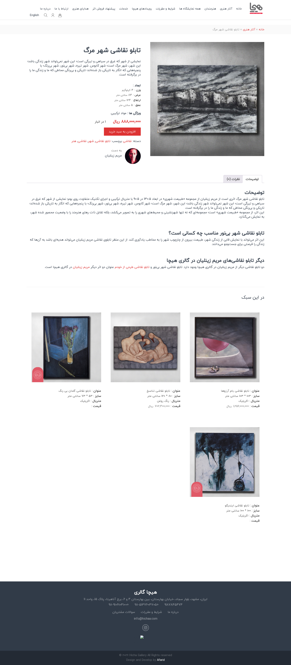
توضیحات (252, 179)
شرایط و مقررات (165, 8)
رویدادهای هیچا (142, 8)
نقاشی (127, 141)
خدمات (123, 8)
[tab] (252, 179)
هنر (73, 141)
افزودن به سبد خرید (122, 131)
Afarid (161, 659)
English (34, 15)
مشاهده (200, 418)
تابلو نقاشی (102, 141)
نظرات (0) (233, 179)
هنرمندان (210, 8)
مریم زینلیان (81, 267)
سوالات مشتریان (123, 612)
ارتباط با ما (61, 8)
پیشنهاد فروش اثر (103, 8)
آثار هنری (226, 8)
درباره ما (45, 8)
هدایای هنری (80, 8)
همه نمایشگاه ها (190, 8)
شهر (91, 141)
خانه (239, 8)
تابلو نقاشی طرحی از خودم (131, 267)
